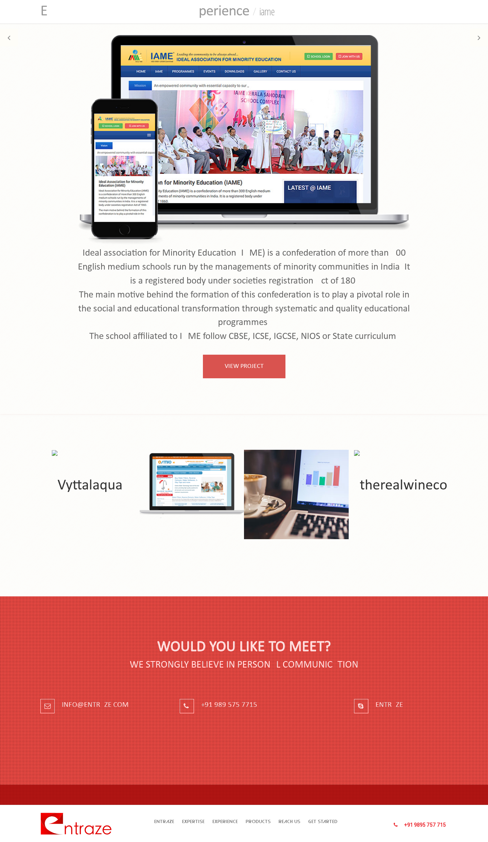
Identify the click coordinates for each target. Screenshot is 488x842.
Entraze (164, 821)
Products (258, 821)
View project (244, 366)
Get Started (323, 821)
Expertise (193, 821)
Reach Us (289, 821)
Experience (225, 821)
